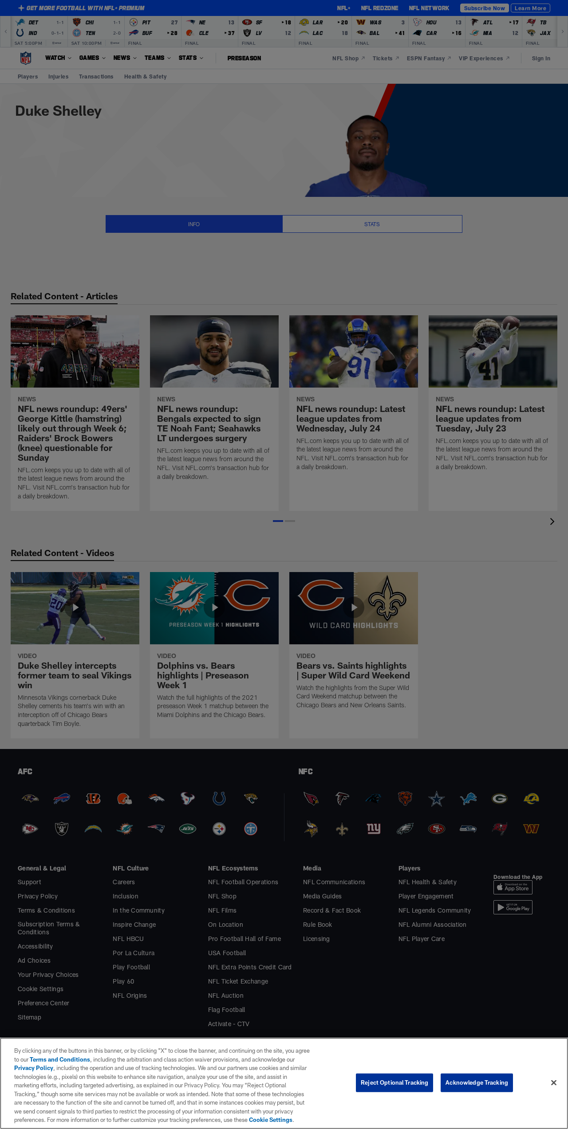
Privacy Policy (33, 1067)
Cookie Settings (270, 1119)
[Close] (554, 1083)
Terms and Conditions (60, 1059)
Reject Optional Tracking (394, 1082)
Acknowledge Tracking (477, 1082)
